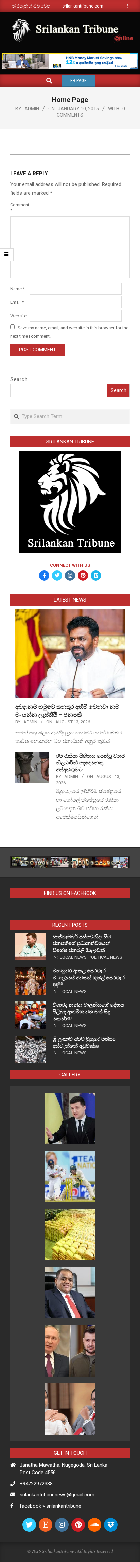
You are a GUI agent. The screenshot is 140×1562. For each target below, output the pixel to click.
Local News (73, 957)
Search (19, 379)
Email (17, 302)
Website (18, 315)
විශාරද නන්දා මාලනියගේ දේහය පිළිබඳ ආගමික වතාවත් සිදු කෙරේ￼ (88, 1012)
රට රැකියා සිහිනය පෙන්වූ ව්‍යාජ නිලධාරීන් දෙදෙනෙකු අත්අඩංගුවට (90, 763)
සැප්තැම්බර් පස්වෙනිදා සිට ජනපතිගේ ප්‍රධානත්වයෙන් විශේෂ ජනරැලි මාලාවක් (82, 943)
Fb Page (78, 80)
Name (17, 288)
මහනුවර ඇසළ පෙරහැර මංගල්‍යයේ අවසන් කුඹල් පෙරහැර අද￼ (89, 977)
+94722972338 (36, 1484)
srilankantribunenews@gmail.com (57, 1495)
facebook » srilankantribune (50, 1506)
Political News (105, 957)
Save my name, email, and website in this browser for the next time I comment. (69, 331)
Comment (19, 207)
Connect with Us (70, 565)
